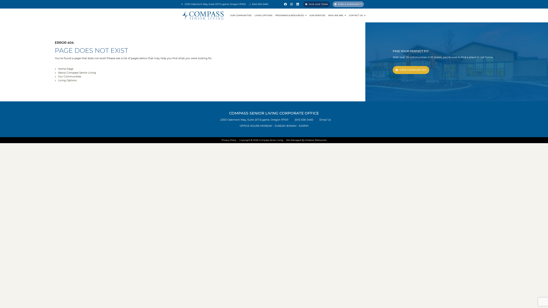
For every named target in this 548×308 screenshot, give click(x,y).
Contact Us (356, 15)
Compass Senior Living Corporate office (274, 113)
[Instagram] (291, 4)
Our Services (317, 15)
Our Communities (241, 15)
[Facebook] (285, 4)
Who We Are (335, 15)
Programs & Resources (289, 15)
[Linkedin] (298, 4)
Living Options (263, 15)
